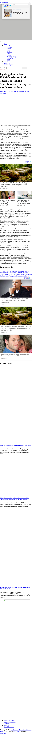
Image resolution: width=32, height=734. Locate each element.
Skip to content (4, 2)
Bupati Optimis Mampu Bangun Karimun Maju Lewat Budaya (15, 445)
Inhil (8, 60)
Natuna (9, 55)
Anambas (9, 47)
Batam (9, 48)
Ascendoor (16, 731)
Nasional (6, 61)
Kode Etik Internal (9, 727)
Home (5, 44)
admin (1, 91)
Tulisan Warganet (8, 65)
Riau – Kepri (7, 45)
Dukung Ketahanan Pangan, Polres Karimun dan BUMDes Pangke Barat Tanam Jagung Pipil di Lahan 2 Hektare (14, 498)
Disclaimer (7, 725)
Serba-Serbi (7, 63)
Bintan (9, 50)
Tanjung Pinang (11, 56)
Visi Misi (6, 723)
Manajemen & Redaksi (10, 720)
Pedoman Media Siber (10, 722)
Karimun (9, 52)
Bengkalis (10, 58)
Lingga (9, 53)
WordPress (3, 733)
